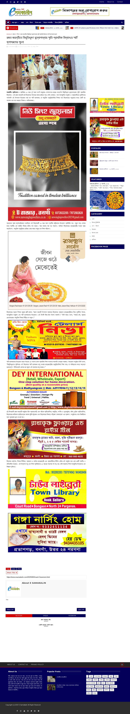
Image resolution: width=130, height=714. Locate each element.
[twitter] (17, 2)
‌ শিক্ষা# (19, 569)
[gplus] (34, 710)
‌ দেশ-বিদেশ (107, 28)
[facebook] (7, 2)
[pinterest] (24, 2)
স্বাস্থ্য (94, 693)
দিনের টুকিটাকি (59, 22)
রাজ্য (22, 22)
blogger (19, 615)
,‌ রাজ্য (33, 46)
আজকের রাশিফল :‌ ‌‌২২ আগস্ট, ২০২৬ (109, 169)
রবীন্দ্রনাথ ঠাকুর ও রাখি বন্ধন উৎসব (109, 161)
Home (101, 2)
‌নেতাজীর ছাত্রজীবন (62, 677)
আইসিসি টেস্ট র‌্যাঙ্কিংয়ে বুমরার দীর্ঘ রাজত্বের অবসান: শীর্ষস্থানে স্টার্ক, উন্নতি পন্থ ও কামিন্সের (74, 28)
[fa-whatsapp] (10, 2)
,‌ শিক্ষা (37, 46)
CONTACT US (23, 664)
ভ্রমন (88, 689)
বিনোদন (94, 229)
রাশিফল (67, 22)
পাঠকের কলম (99, 686)
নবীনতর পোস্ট (10, 610)
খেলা (49, 28)
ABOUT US (11, 664)
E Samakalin (23, 705)
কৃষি (99, 683)
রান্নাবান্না (100, 689)
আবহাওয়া (113, 679)
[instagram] (21, 2)
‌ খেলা (91, 676)
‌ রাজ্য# (14, 569)
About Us (110, 2)
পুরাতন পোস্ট (81, 610)
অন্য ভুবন (14, 22)
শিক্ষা (112, 689)
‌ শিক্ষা (18, 34)
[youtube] (14, 2)
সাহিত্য (89, 693)
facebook (72, 615)
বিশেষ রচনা (38, 22)
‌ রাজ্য (13, 34)
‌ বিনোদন (105, 676)
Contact (120, 2)
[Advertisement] (107, 47)
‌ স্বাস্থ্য (89, 679)
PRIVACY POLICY (37, 664)
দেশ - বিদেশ (29, 22)
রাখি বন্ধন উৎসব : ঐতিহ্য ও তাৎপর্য (109, 152)
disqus (45, 615)
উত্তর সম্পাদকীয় (48, 22)
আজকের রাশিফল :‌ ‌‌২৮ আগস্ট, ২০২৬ (31, 28)
